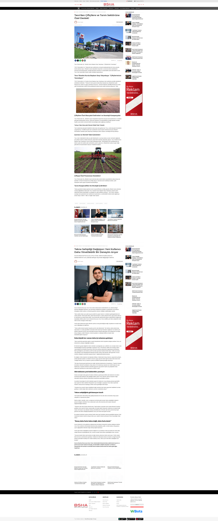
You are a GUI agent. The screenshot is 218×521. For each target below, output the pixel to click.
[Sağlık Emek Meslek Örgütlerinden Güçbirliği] (128, 78)
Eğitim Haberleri (103, 8)
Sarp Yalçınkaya (99, 203)
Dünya (132, 8)
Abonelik (138, 8)
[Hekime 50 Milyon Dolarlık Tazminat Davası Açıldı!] (99, 229)
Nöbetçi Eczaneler (106, 505)
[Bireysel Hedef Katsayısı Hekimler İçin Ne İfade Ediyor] (82, 229)
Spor (90, 505)
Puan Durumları (106, 507)
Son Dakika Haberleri (124, 8)
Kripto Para (105, 501)
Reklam (87, 1)
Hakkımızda (76, 1)
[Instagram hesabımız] (79, 5)
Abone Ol (137, 504)
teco (106, 203)
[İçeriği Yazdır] (85, 60)
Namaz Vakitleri (106, 503)
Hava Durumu (105, 500)
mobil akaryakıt (91, 203)
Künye (84, 1)
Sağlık (97, 8)
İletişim (80, 1)
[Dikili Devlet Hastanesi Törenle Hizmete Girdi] (128, 59)
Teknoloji (117, 8)
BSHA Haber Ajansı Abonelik (94, 1)
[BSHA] (109, 6)
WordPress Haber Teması (90, 519)
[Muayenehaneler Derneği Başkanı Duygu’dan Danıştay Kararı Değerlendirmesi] (82, 213)
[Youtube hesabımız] (81, 5)
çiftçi (77, 203)
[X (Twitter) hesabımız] (77, 5)
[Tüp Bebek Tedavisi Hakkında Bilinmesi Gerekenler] (115, 213)
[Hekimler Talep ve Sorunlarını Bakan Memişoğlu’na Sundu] (128, 72)
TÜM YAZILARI (119, 22)
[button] (79, 8)
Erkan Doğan (80, 22)
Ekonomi (111, 8)
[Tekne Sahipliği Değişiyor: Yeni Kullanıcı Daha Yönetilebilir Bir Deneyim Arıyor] (99, 213)
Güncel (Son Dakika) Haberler (87, 8)
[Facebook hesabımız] (75, 5)
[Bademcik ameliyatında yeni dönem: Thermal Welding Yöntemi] (128, 64)
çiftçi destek (82, 203)
